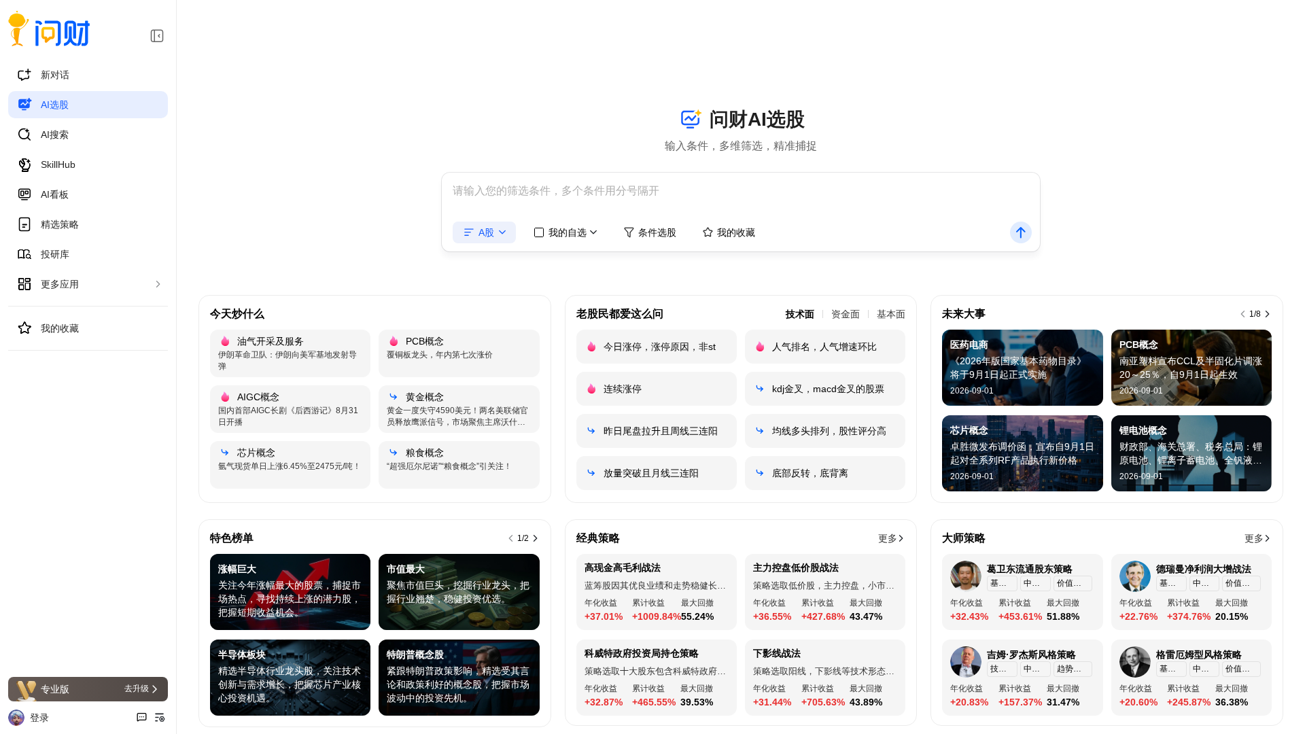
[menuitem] (88, 74)
